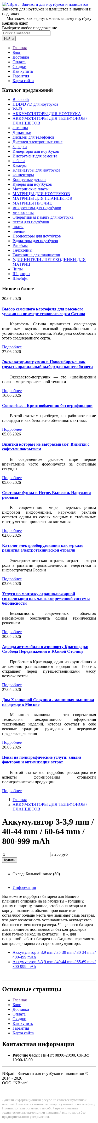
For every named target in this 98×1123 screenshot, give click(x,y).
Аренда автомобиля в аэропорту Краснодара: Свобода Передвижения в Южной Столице (45, 649)
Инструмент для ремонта (35, 156)
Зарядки (20, 146)
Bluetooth (21, 99)
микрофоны (23, 212)
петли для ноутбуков (31, 222)
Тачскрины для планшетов (36, 255)
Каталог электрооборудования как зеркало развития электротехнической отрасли (42, 547)
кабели (19, 160)
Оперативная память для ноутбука (43, 217)
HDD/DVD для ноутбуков (36, 104)
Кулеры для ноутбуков (32, 184)
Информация (24, 887)
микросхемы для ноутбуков (37, 208)
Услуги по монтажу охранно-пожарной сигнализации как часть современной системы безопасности (46, 598)
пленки (19, 231)
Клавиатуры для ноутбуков (37, 170)
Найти (9, 39)
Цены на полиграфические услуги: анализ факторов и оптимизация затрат (41, 759)
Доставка (21, 57)
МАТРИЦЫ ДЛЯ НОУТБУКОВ (41, 193)
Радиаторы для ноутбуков (35, 241)
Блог (17, 52)
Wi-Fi (17, 109)
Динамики (22, 132)
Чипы (18, 269)
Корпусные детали (29, 179)
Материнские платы (31, 189)
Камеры (20, 165)
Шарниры (21, 273)
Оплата (19, 62)
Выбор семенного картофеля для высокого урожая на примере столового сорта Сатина (43, 311)
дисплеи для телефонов (33, 137)
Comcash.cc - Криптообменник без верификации (47, 405)
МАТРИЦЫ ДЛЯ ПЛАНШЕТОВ (42, 198)
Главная (20, 48)
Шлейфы (20, 278)
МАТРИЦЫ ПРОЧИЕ (32, 203)
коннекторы (23, 175)
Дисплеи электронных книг (37, 142)
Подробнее (12, 347)
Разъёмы (20, 245)
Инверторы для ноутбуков (36, 151)
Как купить (23, 71)
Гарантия (21, 76)
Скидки (19, 66)
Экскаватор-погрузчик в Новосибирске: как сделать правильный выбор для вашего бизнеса (47, 364)
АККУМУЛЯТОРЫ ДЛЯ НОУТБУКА (47, 113)
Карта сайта (23, 80)
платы (18, 226)
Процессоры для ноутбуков (37, 236)
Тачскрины (22, 250)
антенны (20, 128)
